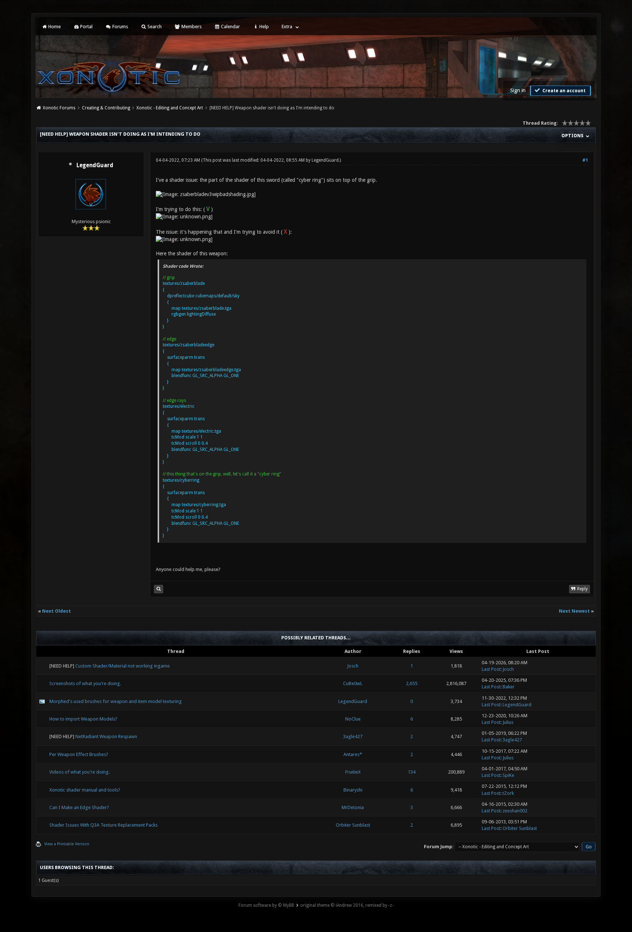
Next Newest (574, 611)
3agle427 (352, 736)
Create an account (563, 90)
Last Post (491, 669)
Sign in (518, 90)
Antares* (352, 754)
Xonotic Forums (59, 107)
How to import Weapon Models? (83, 719)
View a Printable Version (66, 844)
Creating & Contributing (106, 107)
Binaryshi (352, 790)
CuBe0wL (352, 683)
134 (411, 772)
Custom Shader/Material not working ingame (122, 666)
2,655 (411, 683)
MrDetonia (353, 807)
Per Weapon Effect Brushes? (78, 754)
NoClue (353, 719)
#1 (585, 160)
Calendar (230, 26)
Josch (352, 666)
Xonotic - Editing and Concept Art (169, 107)
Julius (508, 722)
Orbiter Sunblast (353, 825)
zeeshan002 (515, 810)
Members (191, 26)
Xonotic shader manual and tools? (84, 790)
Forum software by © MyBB (266, 905)
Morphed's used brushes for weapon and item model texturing (115, 701)
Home (54, 26)
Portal (86, 26)
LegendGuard (94, 165)
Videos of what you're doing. (79, 772)
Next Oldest (56, 611)
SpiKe (508, 775)
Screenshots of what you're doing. (85, 683)
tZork (508, 793)
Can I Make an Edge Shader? (79, 807)
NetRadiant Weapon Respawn (106, 736)
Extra (287, 26)
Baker (509, 686)
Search (154, 26)
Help (263, 26)
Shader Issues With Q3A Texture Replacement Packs (103, 825)
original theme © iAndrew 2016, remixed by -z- (347, 905)
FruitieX (353, 772)
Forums (119, 26)
